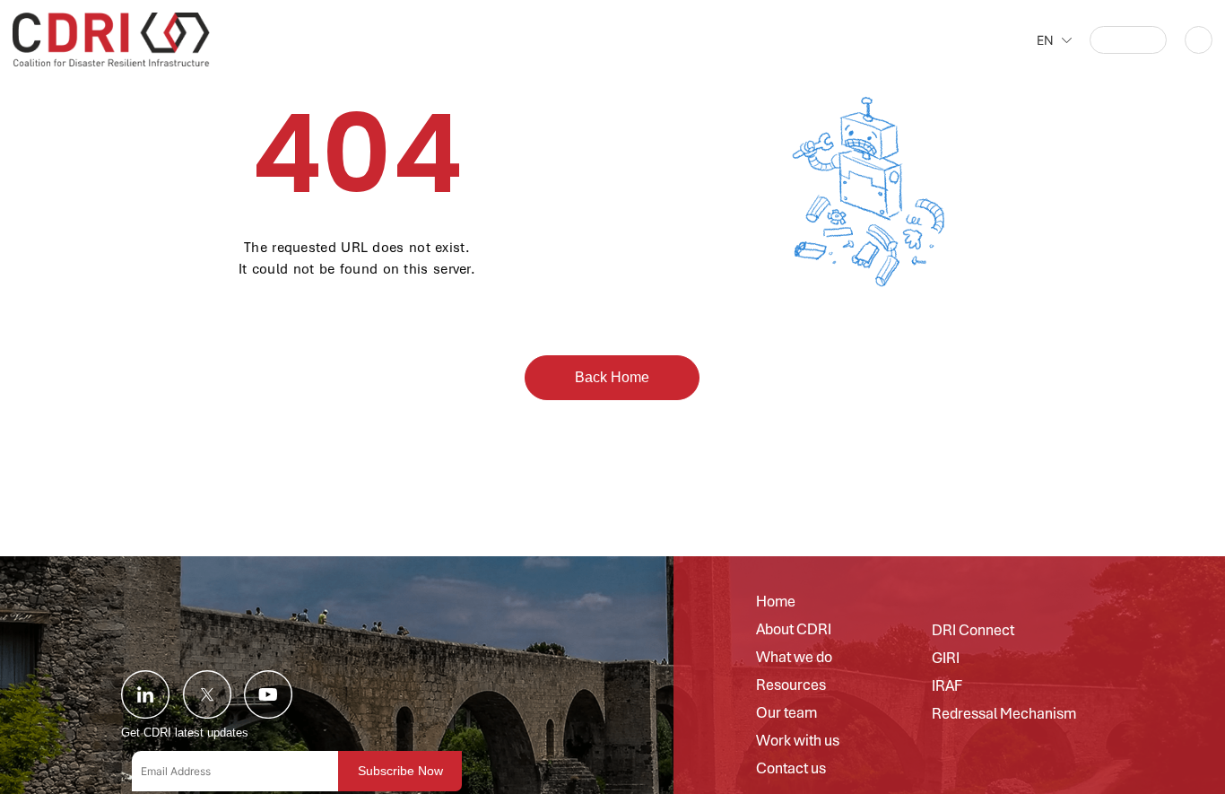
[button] (1128, 40)
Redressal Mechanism (1004, 714)
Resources (791, 685)
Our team (786, 713)
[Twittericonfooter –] (207, 694)
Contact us (791, 769)
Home (775, 602)
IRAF (947, 686)
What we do (794, 658)
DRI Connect (973, 631)
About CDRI (793, 630)
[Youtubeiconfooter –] (268, 694)
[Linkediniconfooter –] (145, 694)
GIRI (946, 658)
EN (1045, 40)
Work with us (797, 741)
